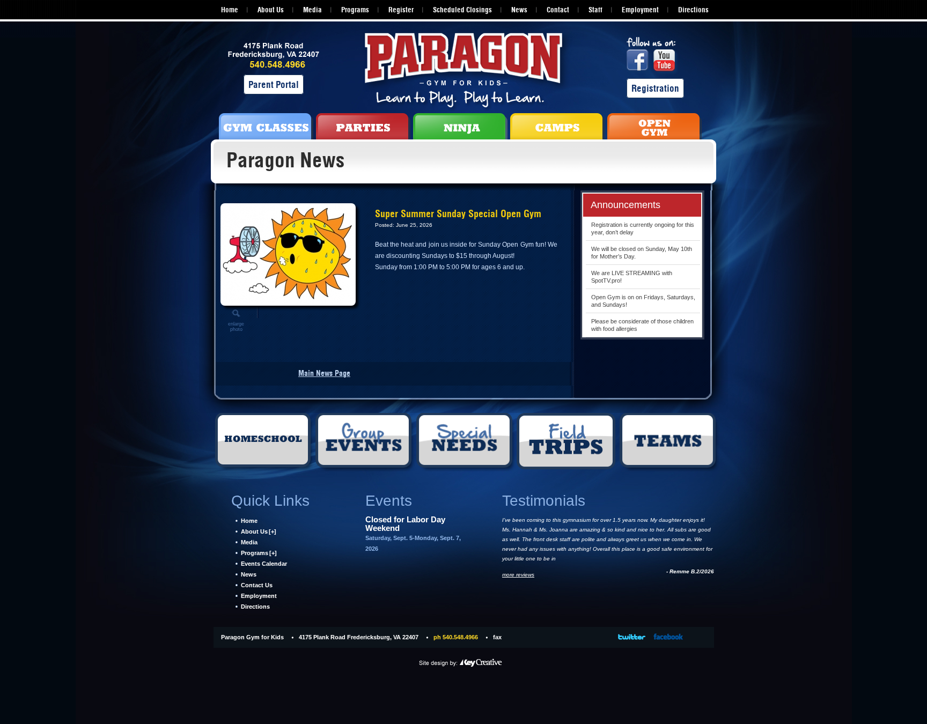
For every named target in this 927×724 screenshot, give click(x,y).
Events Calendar (264, 563)
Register (401, 9)
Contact (558, 9)
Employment (640, 9)
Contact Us (257, 585)
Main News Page (324, 373)
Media (312, 9)
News (519, 9)
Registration (655, 88)
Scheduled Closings (462, 9)
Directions (693, 9)
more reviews (518, 575)
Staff (595, 9)
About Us (271, 9)
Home (229, 9)
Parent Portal (273, 84)
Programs (355, 9)
